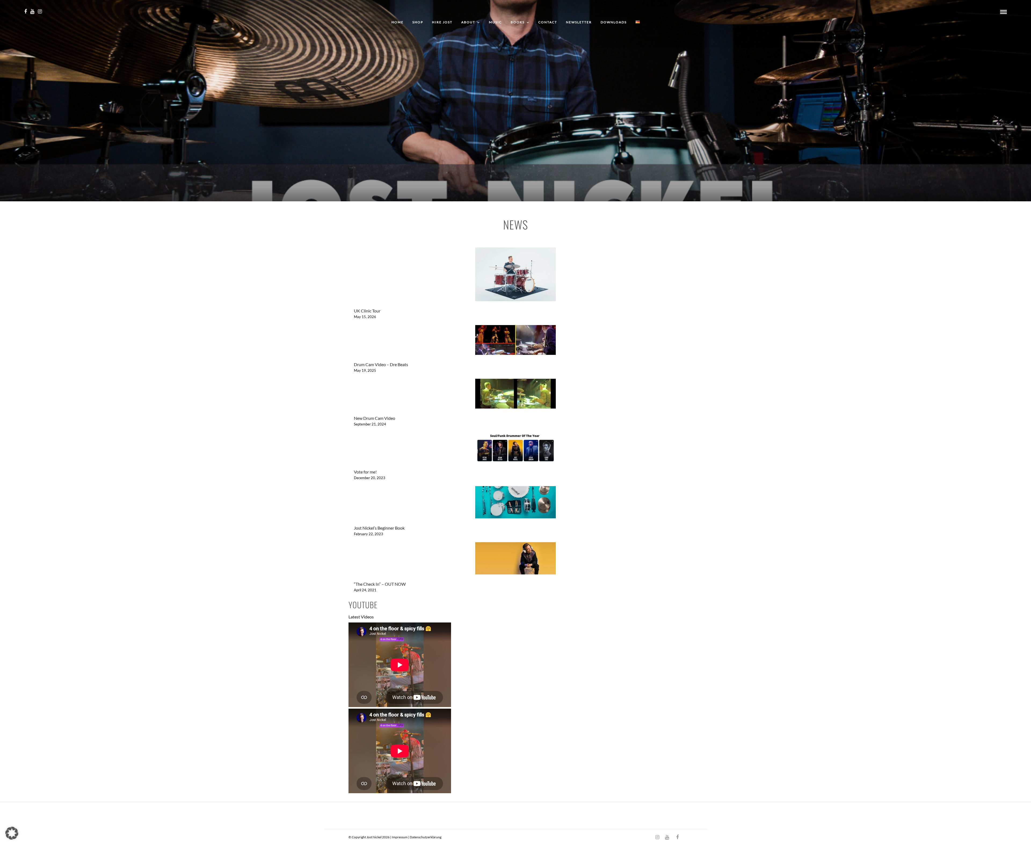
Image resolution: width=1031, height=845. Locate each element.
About (468, 22)
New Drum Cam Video (374, 418)
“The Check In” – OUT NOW (380, 584)
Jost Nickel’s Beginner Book (379, 527)
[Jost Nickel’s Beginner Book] (515, 503)
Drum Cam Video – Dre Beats (381, 364)
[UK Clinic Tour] (515, 275)
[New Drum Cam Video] (515, 394)
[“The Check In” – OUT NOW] (515, 559)
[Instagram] (40, 11)
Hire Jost (442, 22)
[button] (12, 833)
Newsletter (579, 22)
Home (397, 22)
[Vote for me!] (515, 448)
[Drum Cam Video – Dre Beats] (515, 341)
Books (518, 22)
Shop (417, 22)
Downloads (614, 22)
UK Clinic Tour (367, 310)
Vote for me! (365, 471)
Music (495, 22)
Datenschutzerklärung (425, 837)
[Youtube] (32, 11)
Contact (547, 22)
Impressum (400, 837)
